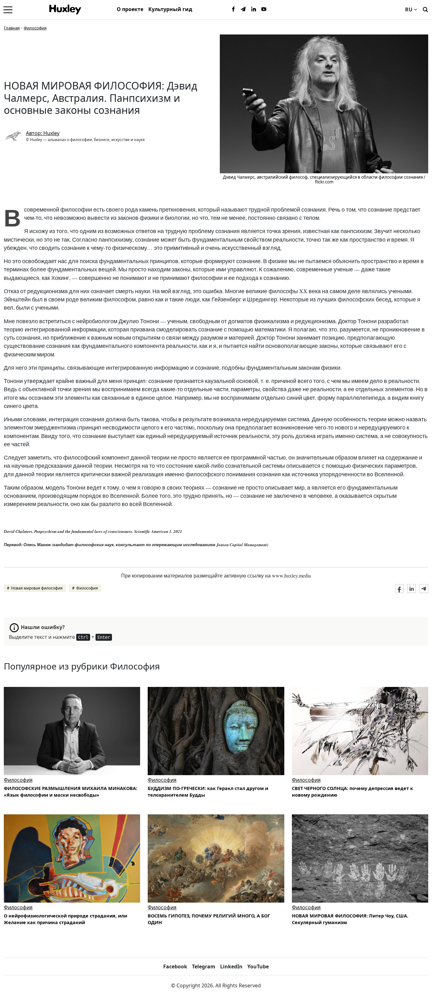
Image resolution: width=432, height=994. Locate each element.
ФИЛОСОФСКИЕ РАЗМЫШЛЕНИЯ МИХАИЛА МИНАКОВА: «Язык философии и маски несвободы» (70, 791)
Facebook (175, 966)
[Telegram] (243, 9)
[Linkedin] (254, 9)
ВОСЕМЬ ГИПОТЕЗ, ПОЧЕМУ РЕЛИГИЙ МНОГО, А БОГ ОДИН (209, 919)
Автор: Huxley (42, 133)
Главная (12, 28)
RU (408, 9)
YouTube (258, 966)
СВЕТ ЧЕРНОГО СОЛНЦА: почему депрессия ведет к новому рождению (352, 791)
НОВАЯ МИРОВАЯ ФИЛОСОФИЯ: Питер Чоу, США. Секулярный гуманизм (350, 919)
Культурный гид (170, 9)
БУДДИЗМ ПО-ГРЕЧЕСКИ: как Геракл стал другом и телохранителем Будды (208, 791)
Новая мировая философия (37, 588)
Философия (35, 28)
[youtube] (264, 9)
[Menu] (8, 9)
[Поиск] (425, 8)
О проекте (130, 9)
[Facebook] (233, 9)
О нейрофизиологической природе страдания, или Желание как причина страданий (65, 919)
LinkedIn (231, 966)
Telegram (203, 966)
